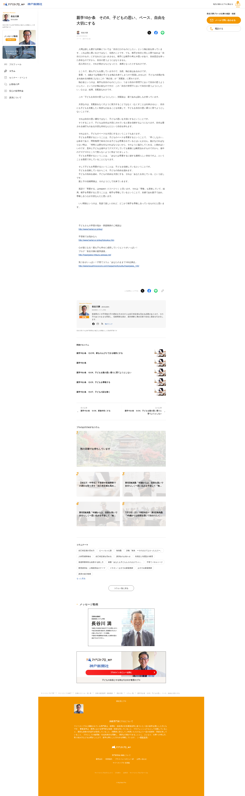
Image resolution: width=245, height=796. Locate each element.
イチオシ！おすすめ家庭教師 (121, 568)
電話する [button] (219, 28)
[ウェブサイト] (97, 323)
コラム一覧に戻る (121, 588)
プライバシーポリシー (123, 759)
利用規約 (109, 759)
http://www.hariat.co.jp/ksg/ (91, 229)
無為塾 (119, 550)
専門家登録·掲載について (121, 755)
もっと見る (81, 578)
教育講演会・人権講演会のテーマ (91, 568)
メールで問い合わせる (225, 20)
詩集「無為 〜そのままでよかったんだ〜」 (144, 550)
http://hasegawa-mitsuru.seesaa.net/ (95, 254)
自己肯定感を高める (104, 556)
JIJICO (125, 773)
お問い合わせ (142, 759)
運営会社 (99, 759)
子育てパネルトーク (155, 562)
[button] (109, 324)
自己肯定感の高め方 (86, 550)
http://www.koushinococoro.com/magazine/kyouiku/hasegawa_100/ (109, 265)
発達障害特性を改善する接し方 (90, 562)
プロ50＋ (118, 773)
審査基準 (143, 737)
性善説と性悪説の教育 (144, 556)
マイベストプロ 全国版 (121, 762)
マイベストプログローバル (139, 773)
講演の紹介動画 (84, 573)
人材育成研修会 (84, 556)
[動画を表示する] (121, 627)
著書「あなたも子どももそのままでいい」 (125, 562)
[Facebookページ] (93, 323)
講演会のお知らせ (123, 556)
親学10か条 (87, 39)
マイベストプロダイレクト (104, 773)
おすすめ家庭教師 (145, 568)
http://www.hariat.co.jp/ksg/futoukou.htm (96, 240)
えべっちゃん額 (105, 550)
